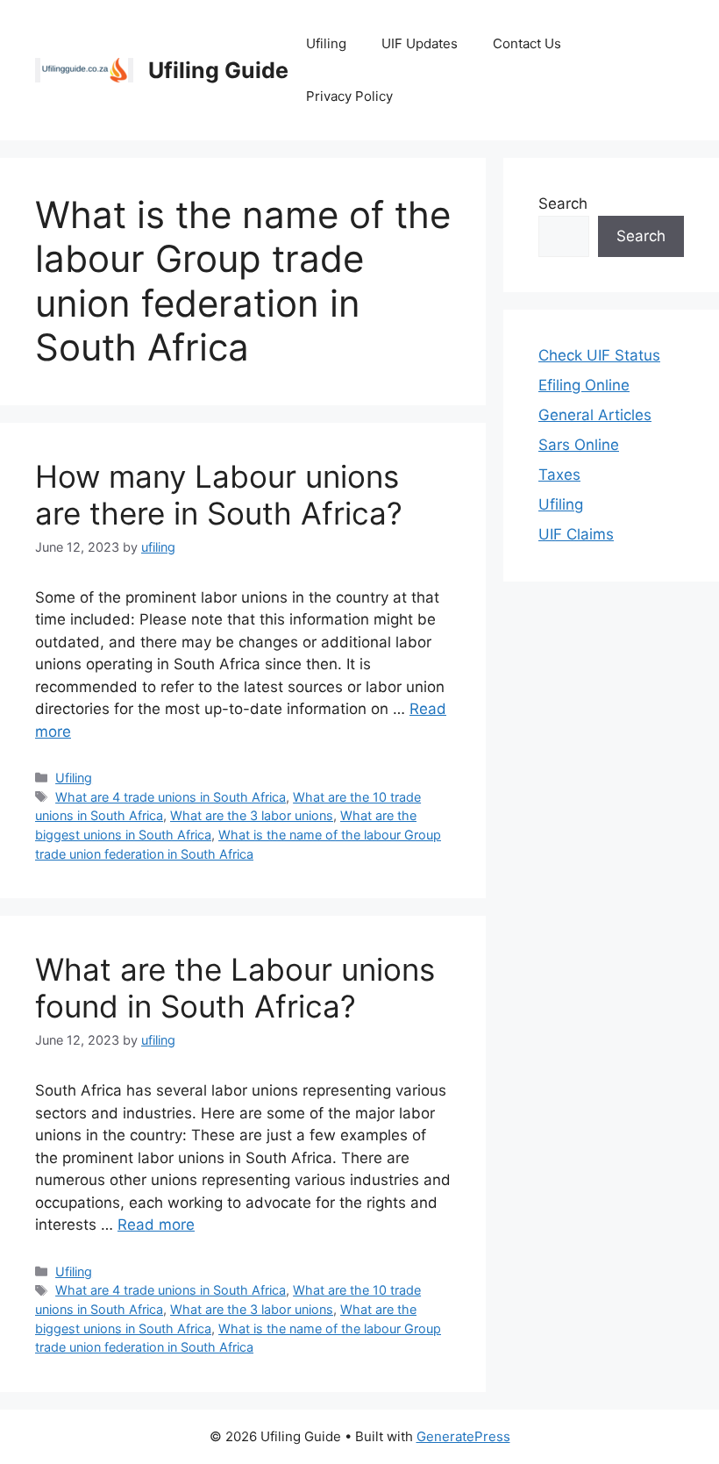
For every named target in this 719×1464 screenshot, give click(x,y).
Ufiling (326, 43)
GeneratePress (463, 1436)
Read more (156, 1224)
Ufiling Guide (218, 70)
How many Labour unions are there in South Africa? (218, 495)
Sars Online (578, 444)
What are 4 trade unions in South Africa (170, 796)
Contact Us (527, 43)
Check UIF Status (599, 355)
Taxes (559, 474)
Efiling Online (584, 385)
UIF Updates (419, 43)
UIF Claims (576, 534)
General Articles (594, 415)
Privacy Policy (349, 96)
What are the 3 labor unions (251, 815)
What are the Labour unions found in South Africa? (235, 988)
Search (562, 203)
